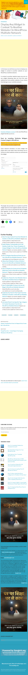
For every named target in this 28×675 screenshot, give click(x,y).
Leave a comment (17, 35)
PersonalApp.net (14, 665)
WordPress (4, 21)
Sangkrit (10, 35)
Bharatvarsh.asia (6, 663)
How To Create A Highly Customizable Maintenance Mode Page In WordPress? (17, 483)
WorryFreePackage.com (19, 663)
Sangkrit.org (24, 582)
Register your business (7, 2)
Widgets (16, 315)
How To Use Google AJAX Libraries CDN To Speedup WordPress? (16, 478)
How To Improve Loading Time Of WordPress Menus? (16, 469)
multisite (4, 315)
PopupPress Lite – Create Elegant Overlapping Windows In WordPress (12, 330)
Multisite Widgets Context (8, 132)
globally (16, 2)
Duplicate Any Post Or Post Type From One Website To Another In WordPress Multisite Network (14, 294)
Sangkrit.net (18, 573)
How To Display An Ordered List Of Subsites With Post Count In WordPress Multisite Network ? (14, 270)
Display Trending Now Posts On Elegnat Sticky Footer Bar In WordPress (14, 323)
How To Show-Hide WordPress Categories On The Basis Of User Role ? (17, 474)
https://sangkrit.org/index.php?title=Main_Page (10, 657)
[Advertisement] (14, 53)
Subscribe (4, 435)
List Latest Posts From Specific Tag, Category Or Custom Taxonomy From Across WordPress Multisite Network (14, 303)
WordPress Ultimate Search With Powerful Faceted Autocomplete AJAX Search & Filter (17, 460)
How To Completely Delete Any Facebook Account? (15, 446)
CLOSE (25, 2)
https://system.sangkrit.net (8, 552)
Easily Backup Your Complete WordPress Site (15, 455)
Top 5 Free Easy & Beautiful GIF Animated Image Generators (15, 465)
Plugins (10, 315)
